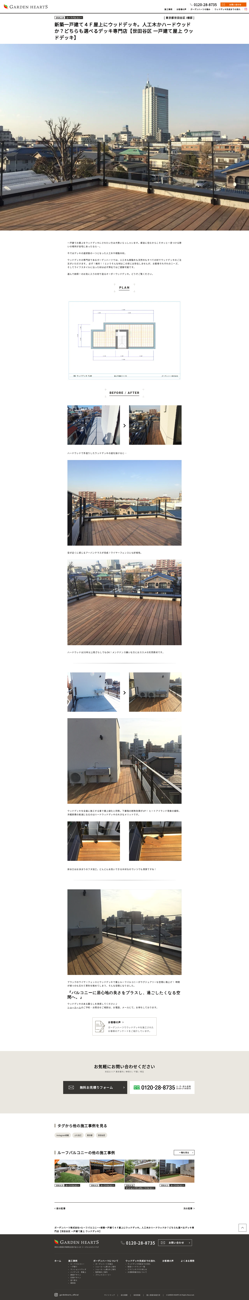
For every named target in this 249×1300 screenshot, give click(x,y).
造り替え (73, 1280)
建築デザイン (75, 1275)
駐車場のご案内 (101, 1272)
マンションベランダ (78, 1269)
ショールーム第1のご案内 (105, 1267)
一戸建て (73, 1267)
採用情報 (137, 1295)
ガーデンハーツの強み (200, 9)
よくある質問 (188, 1260)
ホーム (57, 1260)
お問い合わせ (235, 4)
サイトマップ (109, 1295)
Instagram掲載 (63, 1135)
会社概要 (124, 1295)
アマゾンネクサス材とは (137, 1269)
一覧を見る (184, 1152)
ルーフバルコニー (77, 1264)
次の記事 (188, 1208)
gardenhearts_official (69, 1295)
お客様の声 (181, 9)
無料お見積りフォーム (96, 1087)
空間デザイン (75, 1277)
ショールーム (74, 1007)
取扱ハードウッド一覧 (136, 1267)
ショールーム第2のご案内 (105, 1269)
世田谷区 (101, 1135)
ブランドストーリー (103, 1275)
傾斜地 (73, 1283)
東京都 (89, 1135)
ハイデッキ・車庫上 (78, 1272)
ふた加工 (78, 1135)
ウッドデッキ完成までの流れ (227, 9)
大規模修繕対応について (137, 1272)
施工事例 (168, 9)
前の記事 (60, 1208)
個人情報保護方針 (153, 1295)
